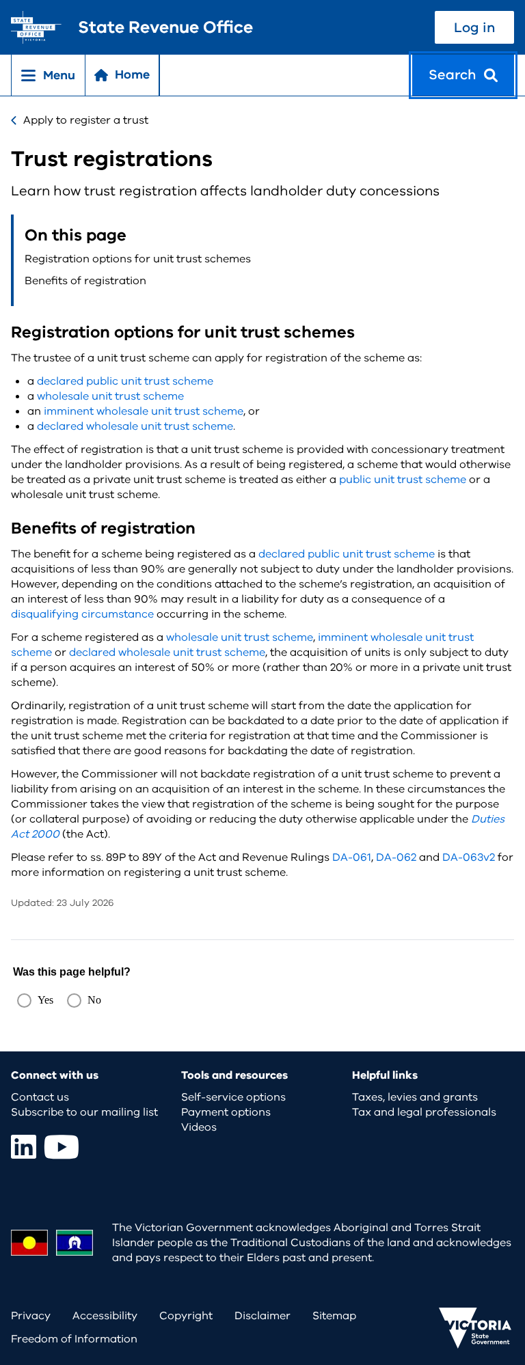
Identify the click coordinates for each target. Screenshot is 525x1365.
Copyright (186, 1315)
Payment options (226, 1112)
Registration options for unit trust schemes (138, 258)
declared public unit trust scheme (125, 381)
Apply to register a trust (85, 120)
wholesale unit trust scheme (110, 396)
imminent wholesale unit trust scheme (143, 411)
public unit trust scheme (402, 479)
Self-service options (233, 1097)
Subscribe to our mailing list (84, 1112)
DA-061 (351, 857)
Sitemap (334, 1315)
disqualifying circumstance (82, 614)
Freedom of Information (74, 1339)
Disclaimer (262, 1315)
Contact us (40, 1097)
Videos (199, 1127)
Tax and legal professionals (424, 1112)
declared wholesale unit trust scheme (135, 426)
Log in (474, 27)
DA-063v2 (468, 857)
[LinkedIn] (23, 1147)
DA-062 (396, 857)
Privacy (31, 1315)
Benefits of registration (85, 280)
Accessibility (104, 1315)
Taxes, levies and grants (415, 1097)
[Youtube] (61, 1147)
